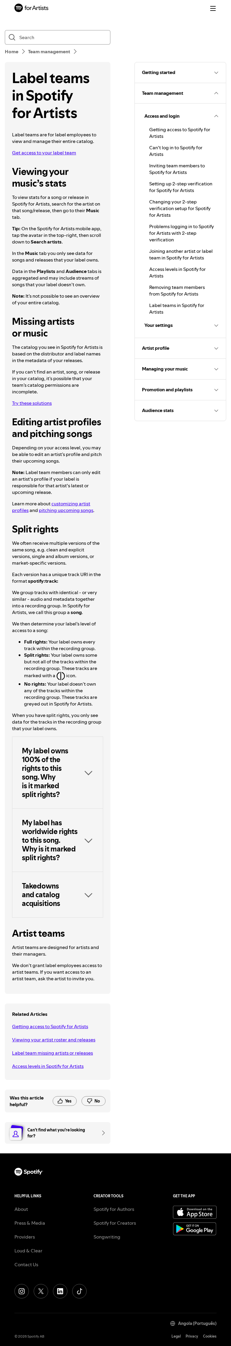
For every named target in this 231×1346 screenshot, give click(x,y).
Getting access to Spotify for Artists (50, 1026)
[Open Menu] (213, 8)
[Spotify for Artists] (31, 9)
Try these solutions (32, 403)
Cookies (210, 1336)
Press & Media (29, 1223)
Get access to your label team (44, 152)
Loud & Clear (28, 1250)
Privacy (192, 1336)
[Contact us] (101, 1133)
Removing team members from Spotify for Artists (177, 290)
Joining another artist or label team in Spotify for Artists (181, 254)
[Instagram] (21, 1291)
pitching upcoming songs (66, 510)
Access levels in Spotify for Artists (48, 1066)
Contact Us (26, 1264)
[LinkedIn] (60, 1291)
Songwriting (107, 1236)
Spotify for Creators (115, 1223)
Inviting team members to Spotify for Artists (177, 168)
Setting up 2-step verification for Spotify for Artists (180, 187)
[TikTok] (79, 1291)
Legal (176, 1336)
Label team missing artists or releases (52, 1053)
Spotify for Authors (114, 1209)
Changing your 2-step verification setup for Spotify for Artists (180, 208)
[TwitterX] (41, 1291)
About (21, 1209)
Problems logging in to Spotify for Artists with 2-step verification (181, 233)
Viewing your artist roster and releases (53, 1039)
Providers (24, 1236)
